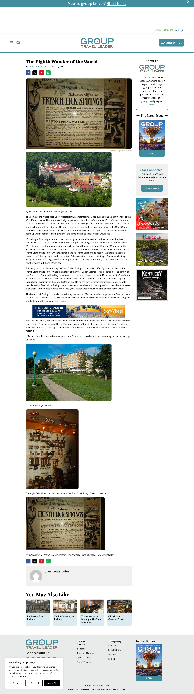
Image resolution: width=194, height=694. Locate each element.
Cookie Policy (22, 676)
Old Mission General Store (116, 618)
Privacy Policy (90, 685)
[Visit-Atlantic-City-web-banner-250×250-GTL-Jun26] (152, 229)
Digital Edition (114, 650)
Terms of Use (103, 685)
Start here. (116, 3)
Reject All (35, 683)
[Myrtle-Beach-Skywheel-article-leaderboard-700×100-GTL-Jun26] (78, 317)
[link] (28, 72)
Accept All (52, 683)
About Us (111, 645)
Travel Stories (83, 657)
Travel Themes (84, 662)
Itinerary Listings (85, 653)
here (151, 104)
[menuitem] (11, 43)
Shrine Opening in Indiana (64, 618)
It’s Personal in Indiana (35, 618)
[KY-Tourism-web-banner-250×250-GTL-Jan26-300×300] (152, 300)
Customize (17, 683)
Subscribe (112, 654)
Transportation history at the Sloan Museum (91, 619)
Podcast (81, 648)
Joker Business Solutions (116, 689)
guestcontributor (37, 66)
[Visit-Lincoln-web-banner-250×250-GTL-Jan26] (152, 265)
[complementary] (34, 673)
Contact (111, 659)
